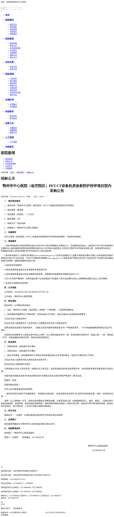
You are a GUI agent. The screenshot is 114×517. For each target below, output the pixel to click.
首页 (7, 15)
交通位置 (13, 88)
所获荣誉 (13, 34)
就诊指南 (9, 74)
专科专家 (9, 62)
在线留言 (9, 146)
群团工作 (13, 132)
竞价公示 (13, 57)
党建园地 (13, 128)
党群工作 (9, 123)
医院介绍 (13, 24)
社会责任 (13, 50)
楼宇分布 (13, 95)
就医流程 (13, 83)
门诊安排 (13, 78)
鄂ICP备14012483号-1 (35, 512)
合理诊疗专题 (15, 92)
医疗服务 (13, 81)
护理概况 (13, 104)
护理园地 (13, 107)
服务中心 (13, 85)
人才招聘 (13, 142)
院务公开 (13, 46)
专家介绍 (13, 69)
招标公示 (13, 55)
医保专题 (13, 90)
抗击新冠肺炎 (15, 48)
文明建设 (13, 53)
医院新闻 (9, 38)
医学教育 (13, 118)
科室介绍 (13, 67)
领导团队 (13, 27)
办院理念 (13, 31)
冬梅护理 (9, 99)
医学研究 (13, 116)
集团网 (110, 2)
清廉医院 (13, 130)
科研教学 (9, 111)
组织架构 (13, 29)
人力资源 (9, 137)
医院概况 (9, 20)
